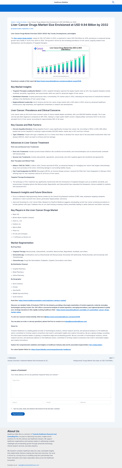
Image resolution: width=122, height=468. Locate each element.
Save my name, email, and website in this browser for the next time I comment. (36, 408)
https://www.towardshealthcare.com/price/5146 (63, 317)
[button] (113, 2)
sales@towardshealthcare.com (28, 465)
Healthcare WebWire (61, 2)
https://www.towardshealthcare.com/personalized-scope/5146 (58, 81)
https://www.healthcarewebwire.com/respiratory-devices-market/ (42, 300)
